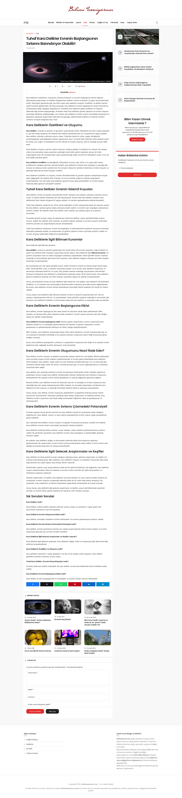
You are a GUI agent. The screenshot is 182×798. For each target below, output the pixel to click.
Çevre (78, 22)
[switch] (26, 22)
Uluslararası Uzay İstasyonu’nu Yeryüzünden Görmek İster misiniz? (139, 52)
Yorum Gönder (35, 711)
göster (72, 92)
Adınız (31, 689)
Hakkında (29, 744)
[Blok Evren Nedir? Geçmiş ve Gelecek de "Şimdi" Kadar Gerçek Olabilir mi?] (97, 606)
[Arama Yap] (157, 23)
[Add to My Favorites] (50, 86)
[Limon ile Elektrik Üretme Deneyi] (38, 637)
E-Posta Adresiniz (126, 168)
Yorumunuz (33, 673)
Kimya (92, 22)
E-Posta (31, 697)
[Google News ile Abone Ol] (80, 86)
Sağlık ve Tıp (102, 22)
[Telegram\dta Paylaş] (102, 584)
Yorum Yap (31, 660)
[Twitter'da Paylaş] (46, 584)
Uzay (122, 22)
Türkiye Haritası (32, 753)
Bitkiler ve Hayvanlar (65, 22)
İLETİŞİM (29, 749)
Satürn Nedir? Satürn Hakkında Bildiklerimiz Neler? (38, 621)
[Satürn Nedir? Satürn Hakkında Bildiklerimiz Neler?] (38, 606)
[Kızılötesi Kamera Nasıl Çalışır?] (67, 637)
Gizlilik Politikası (32, 740)
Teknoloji (114, 22)
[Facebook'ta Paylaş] (32, 584)
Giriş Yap (52, 711)
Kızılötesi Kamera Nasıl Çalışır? (67, 651)
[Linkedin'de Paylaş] (88, 584)
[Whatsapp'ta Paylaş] (60, 584)
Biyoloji (51, 22)
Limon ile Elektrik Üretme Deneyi (38, 651)
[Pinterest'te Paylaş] (74, 584)
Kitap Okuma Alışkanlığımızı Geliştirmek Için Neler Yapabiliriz (137, 84)
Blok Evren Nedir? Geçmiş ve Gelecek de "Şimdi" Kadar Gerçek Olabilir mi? (96, 622)
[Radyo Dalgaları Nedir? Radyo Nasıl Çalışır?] (97, 637)
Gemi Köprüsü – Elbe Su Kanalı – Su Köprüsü (139, 36)
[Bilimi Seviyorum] (91, 9)
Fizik (85, 22)
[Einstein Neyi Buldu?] (67, 606)
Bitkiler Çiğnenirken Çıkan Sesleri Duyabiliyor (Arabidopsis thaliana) (138, 68)
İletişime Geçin (137, 139)
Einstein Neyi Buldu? (62, 619)
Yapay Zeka (132, 22)
